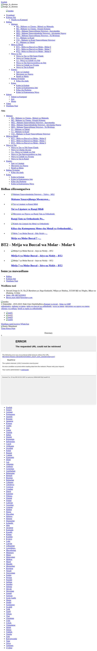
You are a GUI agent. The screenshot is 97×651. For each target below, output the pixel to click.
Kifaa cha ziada (22, 81)
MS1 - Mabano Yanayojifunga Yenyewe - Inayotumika (38, 31)
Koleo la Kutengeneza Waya (27, 92)
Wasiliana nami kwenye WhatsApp (15, 324)
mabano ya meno (19, 306)
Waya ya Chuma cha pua (26, 58)
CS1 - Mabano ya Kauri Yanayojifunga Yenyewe (35, 40)
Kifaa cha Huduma (23, 90)
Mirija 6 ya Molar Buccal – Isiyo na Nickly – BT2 (37, 255)
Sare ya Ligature (22, 72)
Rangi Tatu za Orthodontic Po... (27, 218)
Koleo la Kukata (22, 85)
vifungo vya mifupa (9, 308)
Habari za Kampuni (19, 97)
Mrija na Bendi (17, 45)
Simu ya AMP (65, 304)
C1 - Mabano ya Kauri (25, 38)
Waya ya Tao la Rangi (25, 67)
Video (8, 103)
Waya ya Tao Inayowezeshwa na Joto (31, 63)
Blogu (13, 101)
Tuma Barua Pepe (8, 328)
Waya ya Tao (16, 54)
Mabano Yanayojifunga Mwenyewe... (30, 199)
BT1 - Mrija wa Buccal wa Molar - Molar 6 (33, 47)
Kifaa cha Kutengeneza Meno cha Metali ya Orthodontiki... (42, 228)
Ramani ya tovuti (51, 304)
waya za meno (58, 306)
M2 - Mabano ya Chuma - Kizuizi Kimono (33, 29)
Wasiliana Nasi (12, 106)
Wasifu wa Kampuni (19, 20)
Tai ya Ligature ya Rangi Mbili (27, 209)
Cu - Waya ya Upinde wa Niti (28, 60)
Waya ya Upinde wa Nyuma (27, 65)
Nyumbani (10, 15)
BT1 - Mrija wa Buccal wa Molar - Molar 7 (33, 49)
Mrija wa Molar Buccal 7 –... (26, 238)
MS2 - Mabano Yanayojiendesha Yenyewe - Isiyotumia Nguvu (41, 33)
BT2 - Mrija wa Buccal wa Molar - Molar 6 (33, 51)
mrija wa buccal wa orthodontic (39, 306)
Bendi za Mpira (22, 76)
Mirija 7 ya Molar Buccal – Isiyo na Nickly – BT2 (37, 265)
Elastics (14, 69)
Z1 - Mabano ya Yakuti (25, 42)
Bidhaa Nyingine (18, 79)
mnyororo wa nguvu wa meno (77, 306)
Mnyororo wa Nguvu (24, 74)
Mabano (14, 24)
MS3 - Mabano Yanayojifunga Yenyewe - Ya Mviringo (38, 36)
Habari (8, 94)
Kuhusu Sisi (11, 17)
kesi (12, 99)
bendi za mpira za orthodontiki (30, 308)
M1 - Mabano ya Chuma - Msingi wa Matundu (35, 26)
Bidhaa (9, 22)
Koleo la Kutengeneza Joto (27, 88)
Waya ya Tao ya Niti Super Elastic (30, 56)
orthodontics (6, 306)
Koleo (13, 83)
